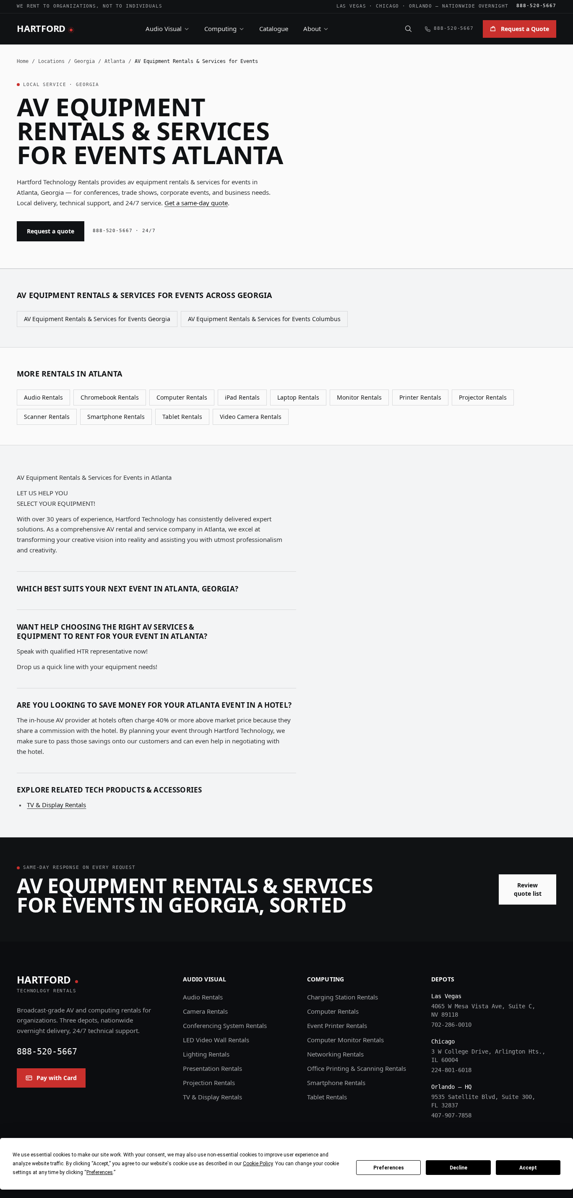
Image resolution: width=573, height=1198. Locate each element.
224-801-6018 (451, 1070)
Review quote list (528, 889)
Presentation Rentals (212, 1068)
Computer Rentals (181, 397)
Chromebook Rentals (110, 397)
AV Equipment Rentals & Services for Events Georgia (97, 319)
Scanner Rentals (47, 417)
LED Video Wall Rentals (216, 1040)
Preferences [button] (99, 1172)
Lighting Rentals (206, 1054)
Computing (220, 28)
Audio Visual (164, 28)
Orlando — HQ (451, 1086)
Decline (458, 1168)
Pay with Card (56, 1078)
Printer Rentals (420, 397)
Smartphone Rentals (116, 417)
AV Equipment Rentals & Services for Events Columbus (264, 319)
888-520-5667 (536, 5)
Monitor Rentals (359, 397)
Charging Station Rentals (342, 997)
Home (23, 61)
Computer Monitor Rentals (345, 1040)
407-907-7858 (451, 1115)
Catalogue (273, 28)
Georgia (84, 61)
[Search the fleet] (408, 28)
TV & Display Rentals (56, 804)
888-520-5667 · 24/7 (124, 230)
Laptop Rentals (298, 397)
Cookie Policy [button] (258, 1164)
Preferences (388, 1168)
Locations (51, 61)
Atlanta (114, 61)
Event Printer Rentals (337, 1025)
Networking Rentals (335, 1054)
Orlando (420, 6)
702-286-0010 (451, 1024)
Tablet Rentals (182, 417)
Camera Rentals (205, 1011)
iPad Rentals (242, 397)
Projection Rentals (209, 1082)
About (312, 28)
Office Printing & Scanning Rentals (356, 1068)
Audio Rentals (43, 397)
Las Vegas (351, 6)
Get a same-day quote (196, 203)
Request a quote (50, 231)
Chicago (387, 6)
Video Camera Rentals (250, 417)
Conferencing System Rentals (225, 1025)
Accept (528, 1168)
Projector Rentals (483, 397)
